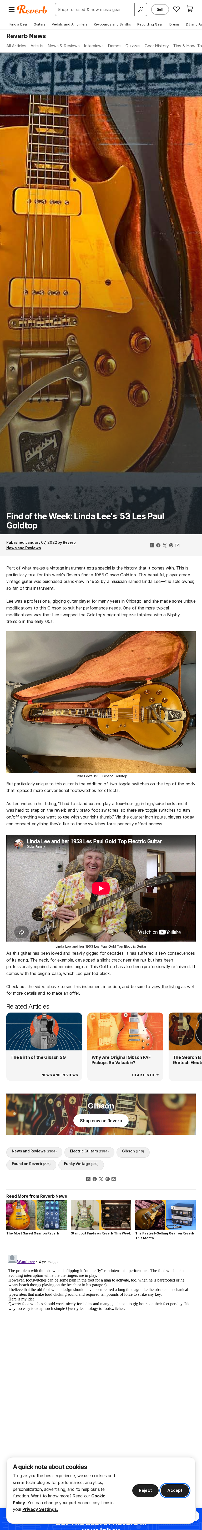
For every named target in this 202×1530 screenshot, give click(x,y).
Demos (114, 45)
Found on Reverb (31, 1163)
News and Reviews (23, 548)
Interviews (94, 45)
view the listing (166, 986)
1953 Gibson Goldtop (115, 574)
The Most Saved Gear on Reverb (32, 1233)
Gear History (157, 45)
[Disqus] (101, 1318)
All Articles (16, 45)
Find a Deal (18, 24)
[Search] (140, 9)
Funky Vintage (81, 1163)
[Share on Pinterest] (171, 546)
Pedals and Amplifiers (70, 24)
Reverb (69, 542)
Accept (175, 1490)
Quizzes (132, 45)
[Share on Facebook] (158, 546)
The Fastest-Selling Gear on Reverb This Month (164, 1235)
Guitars (40, 24)
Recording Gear (150, 24)
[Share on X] (164, 546)
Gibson (133, 1151)
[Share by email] (177, 546)
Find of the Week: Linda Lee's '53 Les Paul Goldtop (85, 521)
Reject (145, 1490)
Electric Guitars (89, 1151)
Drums (174, 24)
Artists (37, 45)
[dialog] (101, 1490)
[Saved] (176, 9)
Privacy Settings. (40, 1509)
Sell (160, 9)
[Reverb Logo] (32, 9)
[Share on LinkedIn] (152, 546)
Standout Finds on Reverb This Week (101, 1233)
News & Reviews (64, 45)
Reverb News (26, 35)
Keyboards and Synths (112, 24)
